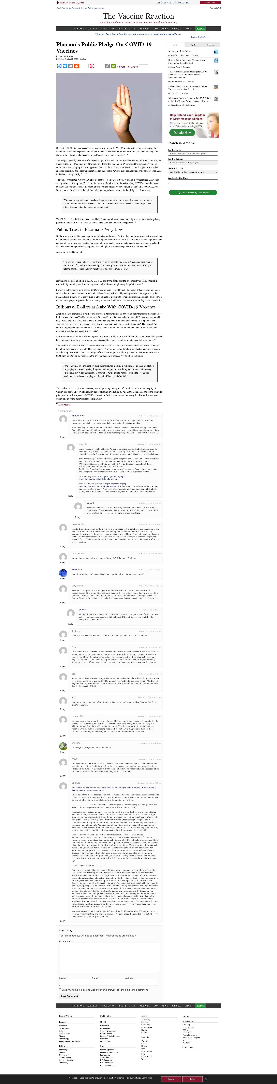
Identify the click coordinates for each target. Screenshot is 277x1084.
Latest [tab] (175, 45)
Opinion (189, 29)
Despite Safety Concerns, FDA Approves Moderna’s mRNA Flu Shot (186, 61)
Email (96, 978)
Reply (62, 437)
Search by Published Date (178, 178)
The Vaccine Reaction (138, 15)
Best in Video (65, 1015)
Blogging (144, 1022)
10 (155, 339)
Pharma (62, 1036)
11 (122, 355)
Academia (63, 1026)
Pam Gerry (77, 569)
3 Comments (190, 81)
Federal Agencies (107, 1050)
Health (122, 29)
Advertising (145, 1020)
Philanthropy (64, 1039)
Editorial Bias (146, 1027)
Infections (104, 1039)
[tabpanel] (193, 77)
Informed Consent (66, 1060)
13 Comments (183, 93)
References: (65, 404)
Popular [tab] (193, 45)
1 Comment (194, 55)
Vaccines (186, 1043)
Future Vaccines (189, 1027)
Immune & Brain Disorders (110, 1036)
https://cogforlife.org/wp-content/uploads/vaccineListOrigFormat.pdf (101, 477)
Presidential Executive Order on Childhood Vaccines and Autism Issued (187, 88)
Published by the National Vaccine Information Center (80, 7)
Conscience (64, 1055)
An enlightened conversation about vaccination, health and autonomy (138, 22)
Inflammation (105, 1041)
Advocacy (186, 1025)
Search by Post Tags (175, 168)
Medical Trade (64, 1034)
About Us (92, 29)
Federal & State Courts (109, 1052)
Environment (105, 1028)
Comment (65, 941)
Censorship (145, 1025)
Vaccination (107, 29)
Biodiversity (104, 1026)
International (105, 1055)
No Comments (190, 105)
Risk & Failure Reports (191, 1038)
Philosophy (63, 1063)
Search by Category (175, 159)
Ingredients (187, 1032)
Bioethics (62, 1052)
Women (144, 1059)
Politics (144, 1033)
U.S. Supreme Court (108, 1065)
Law (156, 29)
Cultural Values (65, 1058)
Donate (200, 29)
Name (63, 978)
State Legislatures (107, 1058)
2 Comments (185, 67)
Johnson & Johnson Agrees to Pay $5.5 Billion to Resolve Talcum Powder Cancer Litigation (189, 99)
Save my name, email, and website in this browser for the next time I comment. (105, 990)
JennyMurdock (78, 415)
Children (144, 1041)
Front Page (78, 29)
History (144, 1030)
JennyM (90, 503)
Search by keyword (175, 150)
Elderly (144, 1044)
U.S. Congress (106, 1060)
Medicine (145, 29)
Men (143, 1049)
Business (176, 29)
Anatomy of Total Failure (179, 51)
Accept (171, 1079)
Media (164, 29)
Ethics (133, 29)
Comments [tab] (211, 45)
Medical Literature (190, 1035)
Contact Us (188, 1047)
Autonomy (63, 1050)
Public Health (146, 1057)
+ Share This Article (127, 66)
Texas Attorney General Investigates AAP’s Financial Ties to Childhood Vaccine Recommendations (187, 74)
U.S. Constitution (106, 1063)
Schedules (187, 1040)
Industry (62, 1031)
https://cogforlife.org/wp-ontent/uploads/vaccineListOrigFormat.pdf (103, 485)
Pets (143, 1054)
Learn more (147, 1077)
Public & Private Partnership (70, 1041)
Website (129, 978)
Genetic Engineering (108, 1031)
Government (64, 1028)
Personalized (146, 1051)
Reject (192, 1079)
